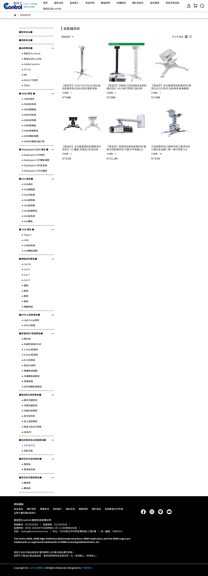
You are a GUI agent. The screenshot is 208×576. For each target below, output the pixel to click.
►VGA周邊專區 (29, 210)
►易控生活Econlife (31, 58)
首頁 (45, 2)
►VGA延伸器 (28, 205)
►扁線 (24, 290)
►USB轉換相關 (29, 250)
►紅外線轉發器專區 (31, 386)
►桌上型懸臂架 (29, 421)
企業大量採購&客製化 (25, 512)
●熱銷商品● (25, 40)
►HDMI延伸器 (28, 120)
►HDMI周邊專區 (29, 130)
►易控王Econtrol (30, 53)
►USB (24, 240)
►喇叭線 (26, 338)
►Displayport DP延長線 (34, 165)
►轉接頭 (26, 482)
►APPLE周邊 (28, 325)
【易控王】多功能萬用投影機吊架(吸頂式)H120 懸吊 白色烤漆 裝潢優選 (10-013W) (171, 87)
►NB (24, 74)
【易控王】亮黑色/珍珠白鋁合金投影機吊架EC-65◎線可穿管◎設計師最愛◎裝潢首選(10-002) (127, 87)
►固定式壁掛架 (29, 400)
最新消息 (58, 2)
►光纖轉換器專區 (30, 376)
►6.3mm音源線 (29, 354)
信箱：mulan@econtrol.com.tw (31, 531)
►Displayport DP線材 (33, 154)
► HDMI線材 (27, 98)
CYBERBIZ (87, 567)
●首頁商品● (25, 32)
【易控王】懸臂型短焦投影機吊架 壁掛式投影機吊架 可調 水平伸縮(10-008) (126, 148)
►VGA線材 (27, 184)
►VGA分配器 (28, 194)
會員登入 (74, 2)
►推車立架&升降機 (31, 426)
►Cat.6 (25, 269)
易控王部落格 (172, 2)
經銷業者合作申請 (114, 508)
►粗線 (24, 301)
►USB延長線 (28, 245)
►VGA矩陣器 (28, 200)
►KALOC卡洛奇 (29, 80)
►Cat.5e (26, 264)
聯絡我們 (105, 2)
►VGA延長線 (28, 216)
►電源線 (26, 464)
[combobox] (67, 37)
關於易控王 (137, 2)
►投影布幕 (27, 450)
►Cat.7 (25, 274)
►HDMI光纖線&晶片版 (33, 141)
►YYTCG (26, 69)
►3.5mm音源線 (29, 349)
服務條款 (83, 508)
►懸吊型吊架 (28, 416)
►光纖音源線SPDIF (31, 344)
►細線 (24, 295)
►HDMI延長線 (28, 104)
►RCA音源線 (28, 360)
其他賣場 (154, 2)
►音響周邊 (27, 381)
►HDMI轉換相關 (29, 136)
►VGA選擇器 (28, 189)
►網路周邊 (27, 306)
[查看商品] (77, 62)
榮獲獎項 (121, 2)
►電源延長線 (28, 469)
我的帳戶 (57, 508)
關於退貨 (96, 508)
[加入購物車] (86, 62)
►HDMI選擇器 (28, 109)
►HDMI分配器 (28, 114)
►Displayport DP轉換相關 (35, 160)
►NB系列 (26, 432)
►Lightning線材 (30, 320)
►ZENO (25, 85)
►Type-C (26, 234)
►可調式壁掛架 (29, 405)
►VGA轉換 (27, 221)
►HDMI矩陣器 (28, 125)
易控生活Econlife (52, 8)
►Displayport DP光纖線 (34, 170)
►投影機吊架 (28, 445)
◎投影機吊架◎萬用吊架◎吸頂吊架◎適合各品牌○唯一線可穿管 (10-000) (170, 148)
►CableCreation (30, 64)
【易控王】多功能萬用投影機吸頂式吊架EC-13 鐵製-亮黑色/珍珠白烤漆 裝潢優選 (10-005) (81, 148)
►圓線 (24, 285)
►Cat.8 (25, 280)
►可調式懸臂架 (29, 410)
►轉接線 (26, 488)
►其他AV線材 (28, 365)
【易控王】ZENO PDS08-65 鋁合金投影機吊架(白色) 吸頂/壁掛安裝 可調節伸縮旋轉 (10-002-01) (81, 87)
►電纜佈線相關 (29, 370)
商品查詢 (18, 508)
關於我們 (31, 508)
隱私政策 (70, 508)
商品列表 (89, 2)
